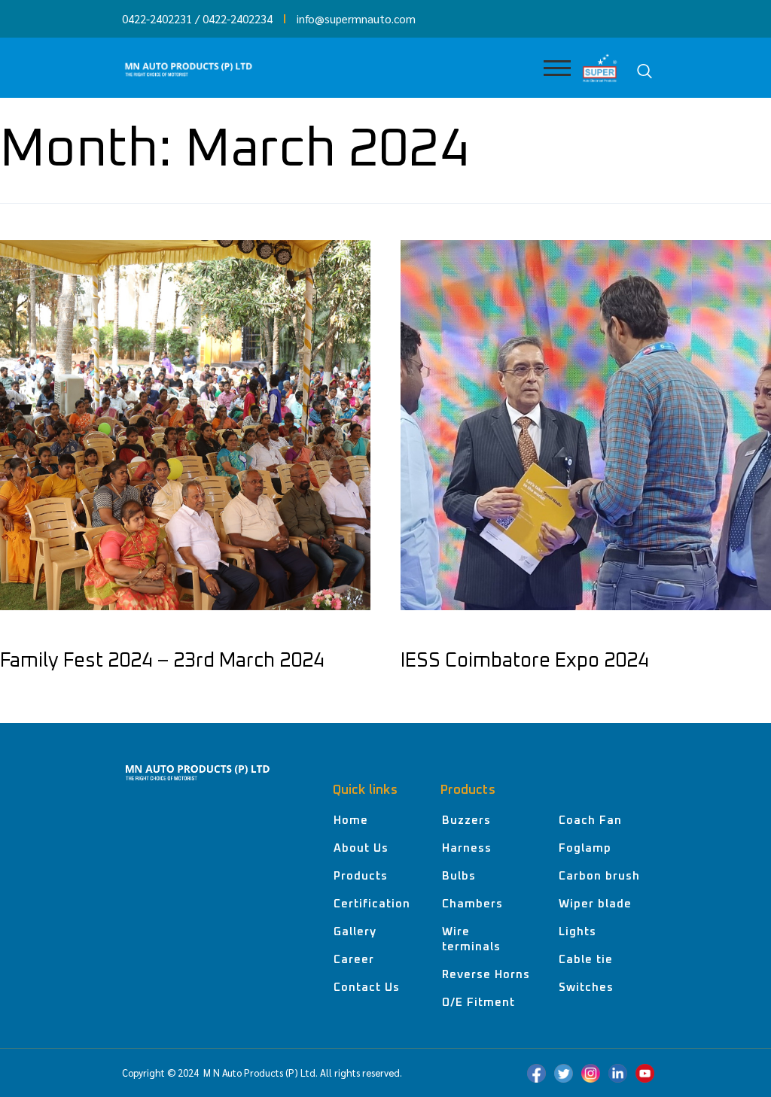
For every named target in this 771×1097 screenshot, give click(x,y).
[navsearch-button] (644, 71)
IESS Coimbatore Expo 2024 (525, 660)
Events (22, 633)
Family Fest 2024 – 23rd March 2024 (162, 660)
